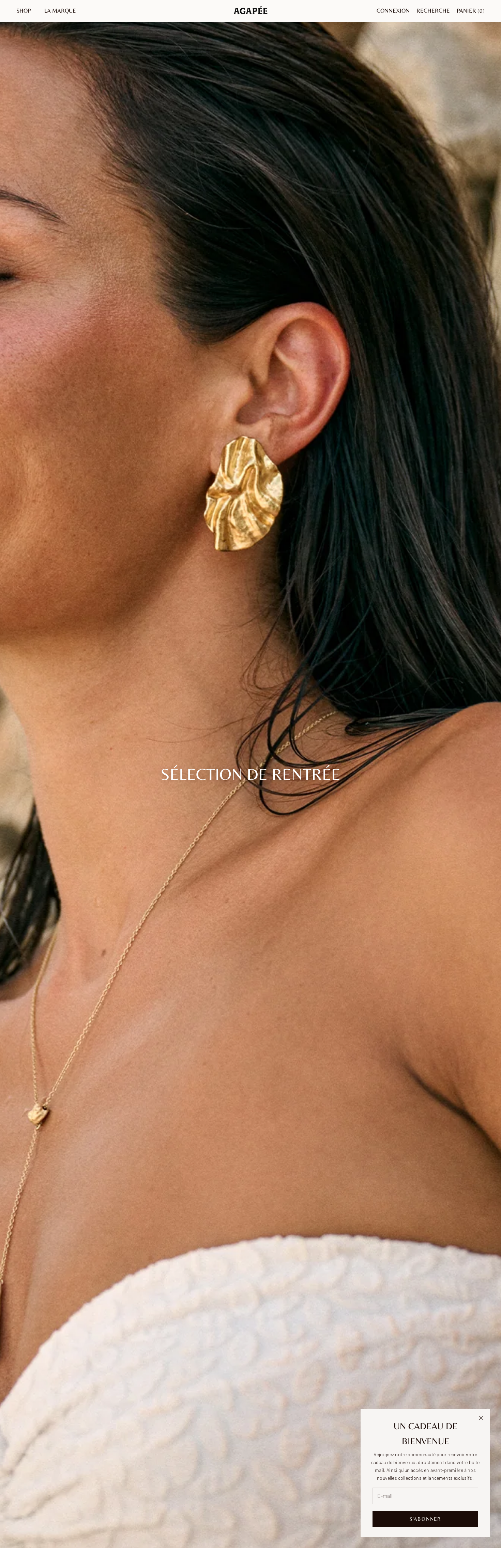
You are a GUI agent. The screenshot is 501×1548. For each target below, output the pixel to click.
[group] (250, 774)
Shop (23, 10)
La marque (60, 10)
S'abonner (425, 1519)
